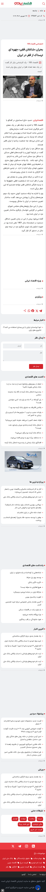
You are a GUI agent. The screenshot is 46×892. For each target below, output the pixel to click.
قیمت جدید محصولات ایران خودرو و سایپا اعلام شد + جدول (22, 722)
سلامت (31, 818)
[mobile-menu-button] (2, 3)
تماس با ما (32, 874)
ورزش (41, 769)
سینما (40, 818)
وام (7, 867)
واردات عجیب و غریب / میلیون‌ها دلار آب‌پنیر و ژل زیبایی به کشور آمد (23, 414)
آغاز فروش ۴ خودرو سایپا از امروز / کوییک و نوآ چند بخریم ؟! (23, 647)
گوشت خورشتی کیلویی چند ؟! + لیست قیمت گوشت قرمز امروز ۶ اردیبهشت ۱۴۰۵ (22, 730)
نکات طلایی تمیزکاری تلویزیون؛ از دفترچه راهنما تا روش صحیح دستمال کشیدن (23, 746)
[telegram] (40, 310)
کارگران (14, 867)
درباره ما (43, 874)
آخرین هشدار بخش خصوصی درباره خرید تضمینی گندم (23, 603)
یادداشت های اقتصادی (33, 565)
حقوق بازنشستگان (23, 858)
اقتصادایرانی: (38, 120)
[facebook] (32, 310)
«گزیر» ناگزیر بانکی (34, 582)
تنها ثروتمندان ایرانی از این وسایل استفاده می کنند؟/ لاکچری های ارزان (22, 329)
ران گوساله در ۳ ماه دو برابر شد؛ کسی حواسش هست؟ (24, 401)
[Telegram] (19, 846)
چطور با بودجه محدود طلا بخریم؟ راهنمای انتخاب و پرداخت (22, 519)
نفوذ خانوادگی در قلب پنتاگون (30, 619)
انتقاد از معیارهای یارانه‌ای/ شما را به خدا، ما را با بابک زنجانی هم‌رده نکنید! (24, 385)
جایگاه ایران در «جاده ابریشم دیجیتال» (27, 592)
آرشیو (23, 874)
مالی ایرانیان (37, 824)
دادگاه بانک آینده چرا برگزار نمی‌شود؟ (28, 433)
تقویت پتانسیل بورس (33, 597)
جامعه (35, 11)
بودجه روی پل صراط (34, 577)
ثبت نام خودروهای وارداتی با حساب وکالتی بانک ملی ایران (22, 498)
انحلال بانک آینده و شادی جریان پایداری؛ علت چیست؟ (24, 426)
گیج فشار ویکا (24, 824)
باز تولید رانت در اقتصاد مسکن (30, 609)
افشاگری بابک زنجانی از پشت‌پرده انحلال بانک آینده (23, 442)
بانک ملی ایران (7, 858)
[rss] (33, 846)
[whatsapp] (28, 310)
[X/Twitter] (12, 846)
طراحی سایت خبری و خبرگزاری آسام (20, 887)
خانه (41, 11)
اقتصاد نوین (11, 862)
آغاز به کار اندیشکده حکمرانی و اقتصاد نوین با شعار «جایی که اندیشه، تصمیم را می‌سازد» (23, 490)
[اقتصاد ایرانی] (23, 3)
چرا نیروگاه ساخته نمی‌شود (31, 614)
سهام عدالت (37, 858)
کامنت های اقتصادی (34, 377)
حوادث (23, 818)
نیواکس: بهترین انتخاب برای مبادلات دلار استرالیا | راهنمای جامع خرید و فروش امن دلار (23, 506)
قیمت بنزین (24, 867)
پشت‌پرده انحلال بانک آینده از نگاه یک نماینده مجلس (24, 393)
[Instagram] (26, 846)
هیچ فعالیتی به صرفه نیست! (31, 587)
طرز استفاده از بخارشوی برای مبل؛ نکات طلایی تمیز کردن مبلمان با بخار (22, 753)
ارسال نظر (36, 366)
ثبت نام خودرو (36, 862)
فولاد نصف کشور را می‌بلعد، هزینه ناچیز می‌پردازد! (23, 420)
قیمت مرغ (24, 862)
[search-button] (44, 3)
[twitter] (36, 310)
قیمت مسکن (37, 867)
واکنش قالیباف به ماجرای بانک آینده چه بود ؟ (25, 407)
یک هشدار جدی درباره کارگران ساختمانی (26, 636)
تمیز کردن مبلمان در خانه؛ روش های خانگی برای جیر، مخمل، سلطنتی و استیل (23, 738)
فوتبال (15, 818)
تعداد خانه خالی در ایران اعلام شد (29, 512)
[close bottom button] (2, 890)
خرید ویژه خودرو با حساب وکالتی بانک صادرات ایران (23, 641)
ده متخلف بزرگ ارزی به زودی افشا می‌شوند (25, 438)
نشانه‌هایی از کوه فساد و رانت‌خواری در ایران (25, 572)
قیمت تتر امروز (36, 829)
